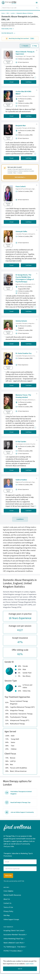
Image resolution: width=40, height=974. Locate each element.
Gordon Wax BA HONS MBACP (23, 92)
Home (3, 13)
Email (11, 82)
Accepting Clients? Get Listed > (14, 930)
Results (25, 46)
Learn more (29, 964)
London (13, 13)
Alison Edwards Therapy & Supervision (25, 53)
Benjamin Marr (21, 125)
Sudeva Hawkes (21, 480)
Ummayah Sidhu (21, 231)
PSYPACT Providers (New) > (13, 951)
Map (35, 46)
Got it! (20, 969)
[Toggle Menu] (37, 2)
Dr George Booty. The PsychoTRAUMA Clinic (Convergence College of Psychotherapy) (25, 278)
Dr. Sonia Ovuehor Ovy (24, 353)
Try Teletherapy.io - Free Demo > (15, 947)
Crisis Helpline (8, 891)
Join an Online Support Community (22, 812)
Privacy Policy (8, 911)
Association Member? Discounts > (15, 934)
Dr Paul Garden (21, 441)
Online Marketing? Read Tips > (14, 939)
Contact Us (7, 903)
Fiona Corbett (21, 186)
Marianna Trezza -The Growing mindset (23, 396)
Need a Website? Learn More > (14, 943)
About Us (7, 899)
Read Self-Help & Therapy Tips (20, 802)
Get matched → (20, 177)
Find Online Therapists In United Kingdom (21, 793)
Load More (20, 519)
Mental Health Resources (12, 895)
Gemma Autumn (21, 321)
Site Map (7, 915)
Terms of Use (8, 907)
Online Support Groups (11, 919)
